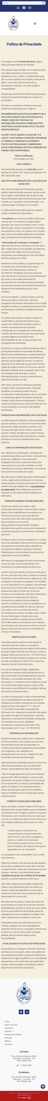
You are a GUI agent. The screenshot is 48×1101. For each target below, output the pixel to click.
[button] (35, 23)
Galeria (8, 1031)
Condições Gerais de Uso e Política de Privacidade (23, 875)
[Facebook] (24, 8)
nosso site (31, 169)
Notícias (8, 1038)
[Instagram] (30, 8)
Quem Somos (11, 1025)
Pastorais (9, 1028)
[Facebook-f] (21, 1012)
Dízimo (8, 1041)
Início (7, 1021)
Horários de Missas (13, 1034)
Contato (8, 1044)
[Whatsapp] (18, 8)
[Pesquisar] (44, 3)
